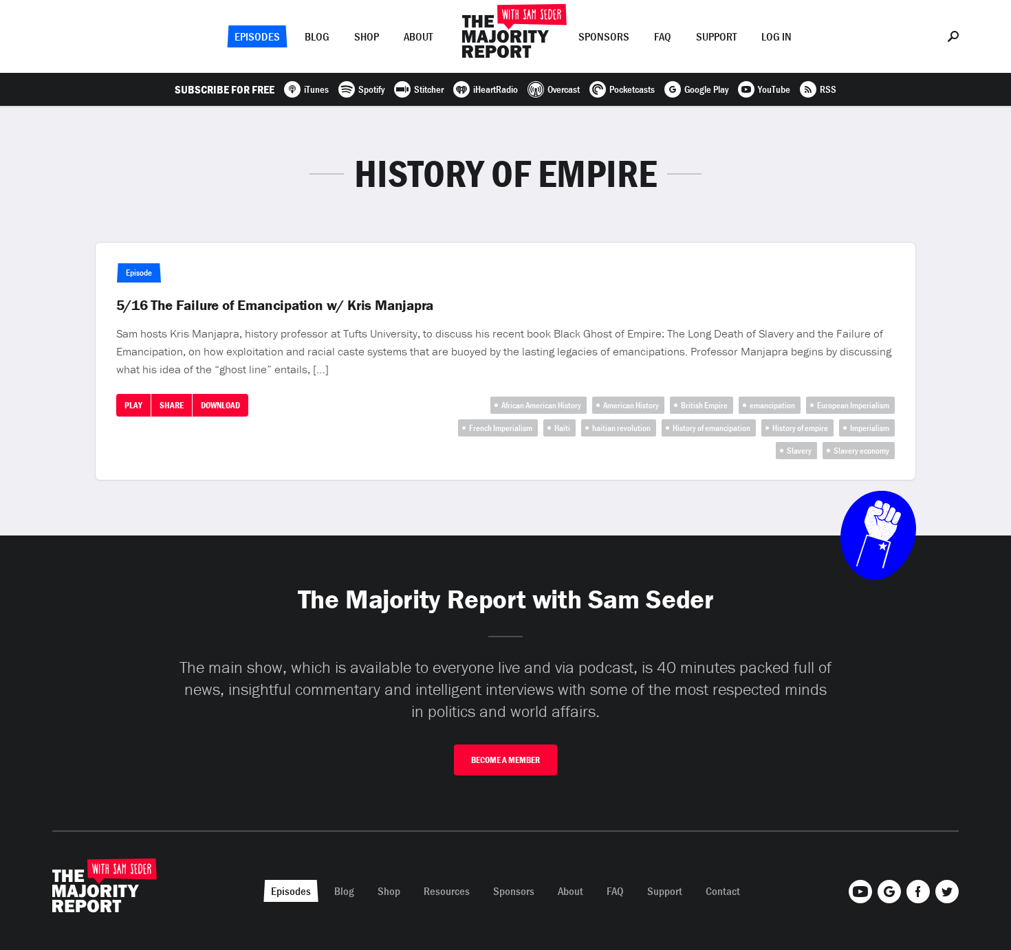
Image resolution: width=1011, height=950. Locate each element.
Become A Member (505, 760)
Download (220, 405)
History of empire (800, 428)
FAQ (662, 36)
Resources (447, 890)
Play (133, 405)
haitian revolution (621, 428)
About (418, 36)
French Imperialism (500, 428)
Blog (317, 36)
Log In (776, 36)
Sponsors (603, 36)
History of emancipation (711, 428)
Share (172, 405)
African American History (541, 405)
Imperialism (869, 428)
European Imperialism (853, 405)
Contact (723, 890)
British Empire (704, 405)
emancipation (772, 405)
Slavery (799, 450)
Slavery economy (861, 450)
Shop (366, 36)
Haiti (562, 428)
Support (716, 36)
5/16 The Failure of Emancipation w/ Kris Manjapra (275, 305)
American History (631, 405)
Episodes (257, 36)
